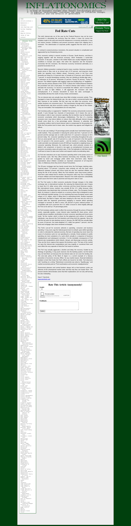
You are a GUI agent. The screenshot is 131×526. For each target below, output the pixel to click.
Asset (23, 51)
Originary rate (26, 366)
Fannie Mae (25, 190)
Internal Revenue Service (27, 278)
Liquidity (24, 304)
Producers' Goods (27, 390)
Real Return (25, 416)
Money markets (26, 333)
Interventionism (26, 282)
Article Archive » (27, 21)
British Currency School (27, 71)
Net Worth (24, 347)
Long (22, 307)
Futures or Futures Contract (25, 232)
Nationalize (25, 340)
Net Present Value (27, 346)
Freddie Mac (25, 225)
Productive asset (27, 392)
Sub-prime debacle (27, 471)
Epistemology (25, 173)
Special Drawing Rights (26, 457)
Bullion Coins (26, 75)
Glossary (23, 25)
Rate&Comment (82, 27)
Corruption (25, 130)
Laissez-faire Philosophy (26, 294)
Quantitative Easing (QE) (26, 408)
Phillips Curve (26, 371)
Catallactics (25, 86)
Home (22, 19)
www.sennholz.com (44, 279)
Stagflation (25, 463)
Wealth (23, 509)
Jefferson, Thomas (27, 286)
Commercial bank (26, 98)
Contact (23, 37)
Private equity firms (26, 389)
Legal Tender (25, 296)
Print (90, 27)
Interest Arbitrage (25, 275)
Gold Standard (26, 242)
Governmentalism (26, 244)
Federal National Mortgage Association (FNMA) (27, 203)
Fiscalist (24, 214)
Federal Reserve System (26, 207)
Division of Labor (27, 158)
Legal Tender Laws (27, 300)
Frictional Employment (25, 229)
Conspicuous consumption (26, 113)
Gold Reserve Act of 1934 (27, 240)
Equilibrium (25, 174)
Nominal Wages (26, 352)
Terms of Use (25, 35)
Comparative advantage (25, 108)
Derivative (25, 151)
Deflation (24, 146)
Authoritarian (26, 52)
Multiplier (25, 338)
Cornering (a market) (25, 129)
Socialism (24, 447)
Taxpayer (24, 482)
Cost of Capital (26, 133)
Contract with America (26, 124)
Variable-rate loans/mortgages (27, 503)
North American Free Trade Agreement (26, 355)
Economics (24, 168)
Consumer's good (26, 117)
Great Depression (27, 246)
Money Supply (25, 335)
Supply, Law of (26, 476)
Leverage (24, 301)
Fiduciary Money (26, 210)
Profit (23, 394)
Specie (23, 459)
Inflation (24, 263)
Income (23, 260)
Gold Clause (25, 238)
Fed (22, 193)
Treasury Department (25, 493)
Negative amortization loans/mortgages (27, 343)
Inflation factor (27, 264)
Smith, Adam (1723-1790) (26, 444)
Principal (24, 387)
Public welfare (26, 404)
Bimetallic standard (25, 61)
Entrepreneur (25, 172)
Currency (24, 138)
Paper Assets (25, 367)
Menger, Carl (25, 320)
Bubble (23, 73)
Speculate (24, 460)
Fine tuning (25, 212)
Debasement (25, 140)
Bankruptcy (25, 59)
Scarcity (24, 432)
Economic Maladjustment (26, 165)
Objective (24, 361)
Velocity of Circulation (26, 505)
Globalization (26, 237)
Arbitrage (24, 49)
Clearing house (26, 93)
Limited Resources (27, 303)
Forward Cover (26, 221)
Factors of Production (25, 187)
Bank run (24, 58)
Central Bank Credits (25, 89)
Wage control (25, 507)
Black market (25, 63)
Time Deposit (25, 485)
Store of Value (26, 469)
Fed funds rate (26, 195)
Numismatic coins (27, 358)
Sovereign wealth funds (27, 454)
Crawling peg (25, 134)
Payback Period (26, 369)
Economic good (26, 163)
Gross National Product (26, 249)
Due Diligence (26, 160)
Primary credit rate (26, 384)
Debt (22, 143)
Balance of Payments (25, 54)
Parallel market (26, 368)
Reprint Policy (26, 33)
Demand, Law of (26, 149)
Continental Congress (25, 120)
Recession (24, 418)
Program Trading (26, 398)
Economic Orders (26, 167)
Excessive (24, 182)
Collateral (25, 96)
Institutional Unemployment (26, 270)
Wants (23, 508)
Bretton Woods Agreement (26, 68)
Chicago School (26, 92)
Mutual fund (25, 339)
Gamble (23, 235)
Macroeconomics (26, 308)
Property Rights (26, 403)
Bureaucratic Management (25, 77)
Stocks (23, 468)
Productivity (25, 393)
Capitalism (25, 84)
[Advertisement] (102, 65)
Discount (24, 154)
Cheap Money (25, 91)
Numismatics (25, 360)
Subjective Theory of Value (27, 474)
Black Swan (25, 64)
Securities (25, 438)
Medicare (24, 317)
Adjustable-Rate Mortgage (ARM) (27, 48)
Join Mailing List (27, 27)
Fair (22, 189)
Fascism (24, 192)
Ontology (24, 362)
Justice (24, 287)
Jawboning (24, 285)
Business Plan (26, 80)
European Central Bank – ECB (27, 178)
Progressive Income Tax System (25, 400)
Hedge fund (25, 252)
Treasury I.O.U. (26, 495)
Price (23, 376)
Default (24, 144)
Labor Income (25, 292)
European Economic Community (27, 180)
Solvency (24, 448)
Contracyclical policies (26, 126)
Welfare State (26, 510)
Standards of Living (25, 465)
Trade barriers (26, 488)
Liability (24, 302)
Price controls (26, 378)
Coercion (24, 95)
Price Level (25, 379)
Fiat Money (25, 209)
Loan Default (25, 306)
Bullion (24, 74)
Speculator (25, 461)
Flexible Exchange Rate (27, 218)
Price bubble (25, 377)
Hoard (23, 253)
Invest (23, 284)
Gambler (24, 236)
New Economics (26, 349)
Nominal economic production (27, 351)
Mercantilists (26, 322)
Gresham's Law (26, 247)
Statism (24, 466)
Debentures (25, 141)
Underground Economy (25, 497)
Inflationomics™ (26, 268)
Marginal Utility (27, 313)
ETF (22, 176)
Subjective (25, 472)
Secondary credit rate (27, 436)
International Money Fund (26, 281)
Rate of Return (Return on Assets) (26, 413)
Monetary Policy (26, 328)
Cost (22, 131)
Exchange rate (26, 183)
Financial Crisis (27, 211)
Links (22, 31)
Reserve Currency (27, 423)
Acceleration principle (25, 45)
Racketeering (25, 410)
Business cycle (26, 79)
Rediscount (25, 420)
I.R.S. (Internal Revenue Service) (27, 258)
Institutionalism (27, 271)
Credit (23, 135)
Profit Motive (26, 396)
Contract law (25, 122)
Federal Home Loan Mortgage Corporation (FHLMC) (27, 198)
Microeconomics (26, 325)
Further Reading (26, 29)
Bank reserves (26, 57)
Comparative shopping (25, 110)
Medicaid (24, 315)
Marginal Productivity (26, 311)
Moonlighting (25, 336)
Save (22, 431)
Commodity (24, 100)
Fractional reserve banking (27, 223)
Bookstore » (24, 23)
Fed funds (24, 194)
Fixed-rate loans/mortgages (27, 216)
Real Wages (25, 417)
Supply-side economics (25, 478)
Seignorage (25, 439)
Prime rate (25, 385)
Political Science (27, 372)
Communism (24, 106)
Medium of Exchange (25, 319)
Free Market (25, 227)
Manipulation (25, 309)
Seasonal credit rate (26, 434)
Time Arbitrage (26, 484)
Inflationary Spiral (25, 266)
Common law (25, 104)
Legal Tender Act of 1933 (27, 298)
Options (24, 365)
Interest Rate (26, 276)
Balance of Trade (27, 55)
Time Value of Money (26, 487)
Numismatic (25, 357)
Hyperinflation (26, 255)
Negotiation (25, 345)
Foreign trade (26, 220)
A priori (24, 42)
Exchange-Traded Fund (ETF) (26, 185)
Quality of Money (27, 406)
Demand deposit (26, 147)
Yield (23, 512)
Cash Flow (24, 85)
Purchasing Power (27, 405)
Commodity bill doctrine (26, 102)
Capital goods (26, 82)
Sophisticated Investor (26, 450)
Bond (22, 65)
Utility (24, 499)
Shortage (24, 442)
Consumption (25, 118)
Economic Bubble (26, 162)
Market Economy (26, 314)
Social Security (26, 445)
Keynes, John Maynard (25, 289)
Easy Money (25, 161)
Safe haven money (27, 430)
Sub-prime (24, 470)
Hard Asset (25, 250)
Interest (24, 273)
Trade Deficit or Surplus (27, 490)
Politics (24, 373)
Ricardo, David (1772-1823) (26, 428)
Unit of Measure (26, 498)
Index (23, 261)
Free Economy (25, 226)
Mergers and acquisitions (26, 324)
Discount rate (26, 155)
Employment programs (25, 170)
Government (25, 243)
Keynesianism (25, 291)
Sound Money (25, 452)
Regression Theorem (25, 422)
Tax (22, 481)
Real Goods (25, 415)
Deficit (24, 145)
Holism (23, 254)
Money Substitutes (27, 334)
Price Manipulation (26, 381)
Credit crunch (26, 136)
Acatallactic (25, 43)
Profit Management (27, 395)
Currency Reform (26, 139)
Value (23, 501)
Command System (26, 97)
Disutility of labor (26, 157)
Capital (24, 81)
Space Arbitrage (26, 455)
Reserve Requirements (26, 425)
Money (23, 331)
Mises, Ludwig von (27, 326)
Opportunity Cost (27, 363)
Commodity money (26, 103)
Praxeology (25, 374)
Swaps (23, 480)
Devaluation (25, 152)
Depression (25, 150)
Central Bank (25, 87)
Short (23, 441)
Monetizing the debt (26, 330)
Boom (22, 66)
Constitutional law (26, 115)
